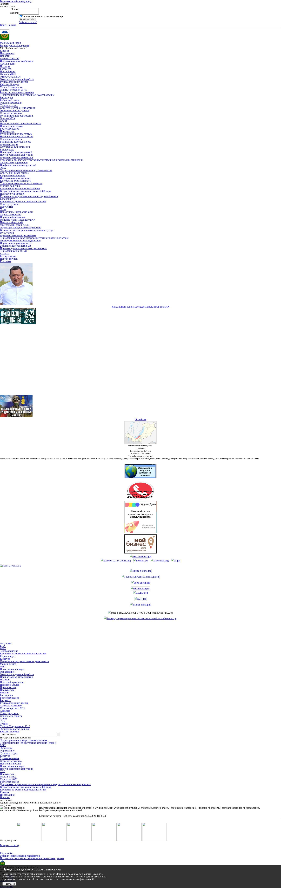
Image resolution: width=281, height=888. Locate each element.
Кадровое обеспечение (12, 175)
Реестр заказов (8, 256)
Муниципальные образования (16, 115)
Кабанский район (10, 100)
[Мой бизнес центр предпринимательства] (140, 552)
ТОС (2, 771)
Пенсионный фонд (10, 763)
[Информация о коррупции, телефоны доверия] (10, 566)
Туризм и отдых (9, 105)
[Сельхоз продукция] (175, 560)
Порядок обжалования (12, 217)
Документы (6, 206)
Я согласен (9, 884)
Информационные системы (15, 178)
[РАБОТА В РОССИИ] (140, 618)
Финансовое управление (13, 162)
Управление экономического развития (21, 183)
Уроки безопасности (11, 87)
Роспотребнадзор (9, 128)
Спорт (3, 120)
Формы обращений (10, 214)
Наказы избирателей (11, 222)
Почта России (7, 71)
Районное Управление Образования (20, 188)
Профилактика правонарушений (18, 165)
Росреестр (5, 68)
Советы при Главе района (14, 172)
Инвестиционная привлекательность (20, 123)
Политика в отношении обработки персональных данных (32, 858)
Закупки (4, 253)
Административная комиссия (16, 157)
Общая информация (11, 102)
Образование (7, 750)
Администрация (9, 144)
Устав (3, 209)
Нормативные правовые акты (16, 211)
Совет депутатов (9, 204)
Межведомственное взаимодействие (20, 240)
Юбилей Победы (9, 84)
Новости (5, 55)
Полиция (5, 66)
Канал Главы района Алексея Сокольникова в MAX (140, 306)
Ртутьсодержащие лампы (14, 81)
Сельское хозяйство (11, 113)
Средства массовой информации (18, 107)
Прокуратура (7, 131)
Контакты (5, 261)
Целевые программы (11, 126)
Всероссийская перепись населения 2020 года (25, 191)
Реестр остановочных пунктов (17, 92)
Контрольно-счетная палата (15, 180)
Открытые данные (10, 76)
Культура (5, 755)
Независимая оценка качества (16, 136)
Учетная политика (10, 185)
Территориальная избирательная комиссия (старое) (28, 742)
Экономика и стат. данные (14, 110)
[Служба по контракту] (140, 362)
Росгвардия (6, 97)
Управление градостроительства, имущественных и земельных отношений (41, 159)
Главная (4, 50)
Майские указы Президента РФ (17, 219)
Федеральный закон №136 (14, 225)
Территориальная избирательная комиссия (23, 740)
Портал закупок (9, 258)
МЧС (3, 745)
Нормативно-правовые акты (16, 243)
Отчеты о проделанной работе (17, 79)
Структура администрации (15, 146)
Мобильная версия (10, 42)
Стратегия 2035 (8, 779)
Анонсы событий (9, 58)
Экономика (6, 748)
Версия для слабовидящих (14, 45)
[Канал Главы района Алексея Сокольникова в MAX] (16, 304)
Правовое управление (12, 193)
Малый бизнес (8, 776)
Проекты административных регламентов (23, 248)
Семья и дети (7, 63)
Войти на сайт (8, 25)
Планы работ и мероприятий (16, 152)
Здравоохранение (9, 758)
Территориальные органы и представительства (26, 170)
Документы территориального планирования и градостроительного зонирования (45, 784)
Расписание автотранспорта (15, 141)
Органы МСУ (7, 118)
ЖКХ (3, 167)
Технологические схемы (13, 251)
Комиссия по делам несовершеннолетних (23, 201)
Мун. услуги (7, 232)
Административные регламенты (18, 235)
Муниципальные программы (16, 133)
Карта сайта (6, 853)
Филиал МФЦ (8, 74)
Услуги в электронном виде (15, 245)
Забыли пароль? (28, 22)
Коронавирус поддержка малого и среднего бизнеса (29, 196)
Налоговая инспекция (12, 766)
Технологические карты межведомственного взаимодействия (34, 238)
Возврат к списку (9, 845)
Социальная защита (11, 139)
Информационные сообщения (16, 61)
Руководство (7, 149)
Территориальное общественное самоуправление (27, 94)
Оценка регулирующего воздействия (20, 227)
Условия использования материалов (20, 855)
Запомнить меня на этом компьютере (42, 16)
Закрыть (4, 4)
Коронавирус (7, 198)
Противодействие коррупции (16, 154)
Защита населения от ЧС (13, 89)
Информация (7, 53)
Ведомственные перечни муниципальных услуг (27, 230)
